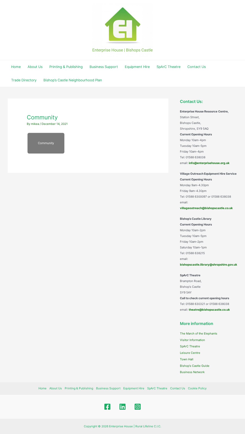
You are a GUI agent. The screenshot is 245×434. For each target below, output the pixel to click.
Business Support (104, 67)
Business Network (192, 372)
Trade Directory (24, 80)
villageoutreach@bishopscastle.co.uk (206, 208)
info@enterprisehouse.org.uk (209, 163)
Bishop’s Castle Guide (194, 366)
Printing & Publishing (66, 67)
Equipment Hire (137, 67)
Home (16, 67)
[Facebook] (107, 406)
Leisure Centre (190, 353)
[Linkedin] (122, 406)
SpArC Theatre (168, 67)
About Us (35, 67)
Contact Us (196, 67)
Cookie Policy (197, 388)
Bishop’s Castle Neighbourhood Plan (72, 80)
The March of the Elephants (198, 333)
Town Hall (186, 359)
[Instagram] (137, 406)
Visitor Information (192, 340)
